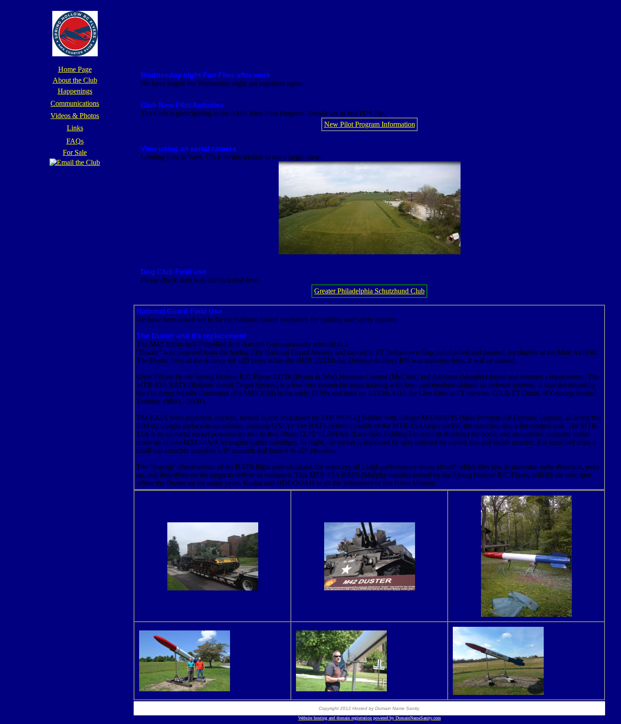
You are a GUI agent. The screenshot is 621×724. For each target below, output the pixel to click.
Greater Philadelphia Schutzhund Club (369, 291)
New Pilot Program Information (369, 124)
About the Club (75, 80)
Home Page (75, 69)
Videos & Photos (74, 115)
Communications (74, 103)
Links (75, 128)
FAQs (75, 141)
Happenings (75, 91)
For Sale (75, 152)
